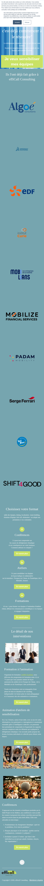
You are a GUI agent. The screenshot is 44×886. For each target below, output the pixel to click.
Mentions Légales (36, 880)
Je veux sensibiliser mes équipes (22, 61)
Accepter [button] (17, 22)
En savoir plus (22, 553)
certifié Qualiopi (27, 675)
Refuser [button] (27, 22)
